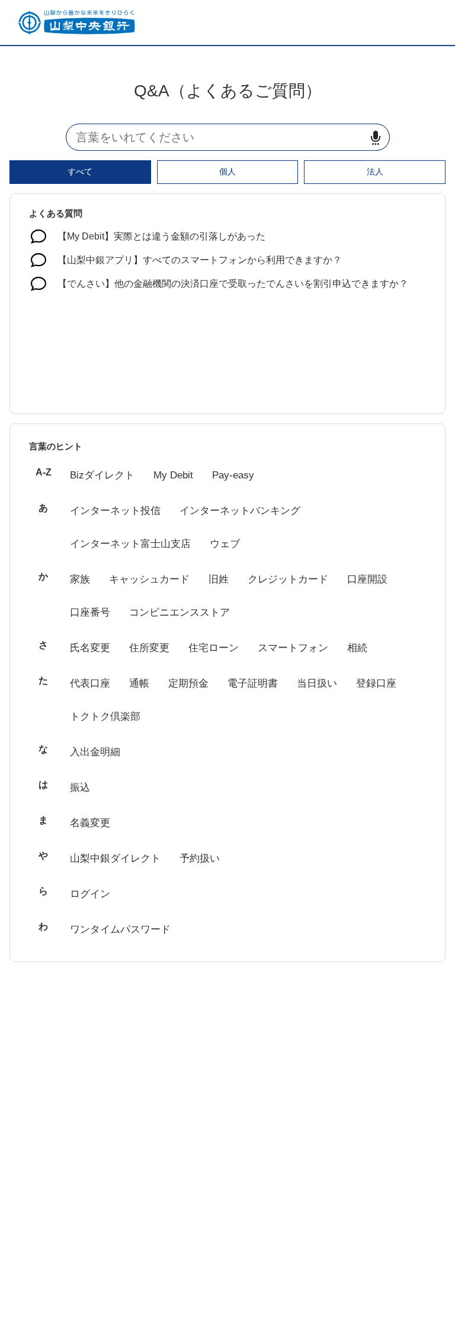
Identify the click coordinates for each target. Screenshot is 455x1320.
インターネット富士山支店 (130, 543)
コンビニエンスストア (179, 612)
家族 (80, 579)
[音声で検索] (375, 137)
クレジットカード (288, 579)
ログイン (90, 894)
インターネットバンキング (240, 510)
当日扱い (317, 683)
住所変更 (149, 647)
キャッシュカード (149, 579)
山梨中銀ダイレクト (115, 858)
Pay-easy (233, 475)
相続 (357, 647)
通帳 (139, 683)
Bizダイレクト (102, 475)
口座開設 (367, 579)
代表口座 (90, 683)
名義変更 (90, 823)
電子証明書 (253, 683)
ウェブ (225, 543)
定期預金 (188, 683)
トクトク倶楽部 (105, 716)
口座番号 (90, 612)
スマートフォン (293, 647)
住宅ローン (213, 647)
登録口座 (376, 683)
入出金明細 (95, 752)
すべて (80, 171)
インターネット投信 (115, 510)
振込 (80, 787)
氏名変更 (90, 647)
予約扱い (200, 858)
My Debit (173, 475)
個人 (227, 171)
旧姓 (219, 579)
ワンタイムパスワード (120, 929)
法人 (375, 171)
